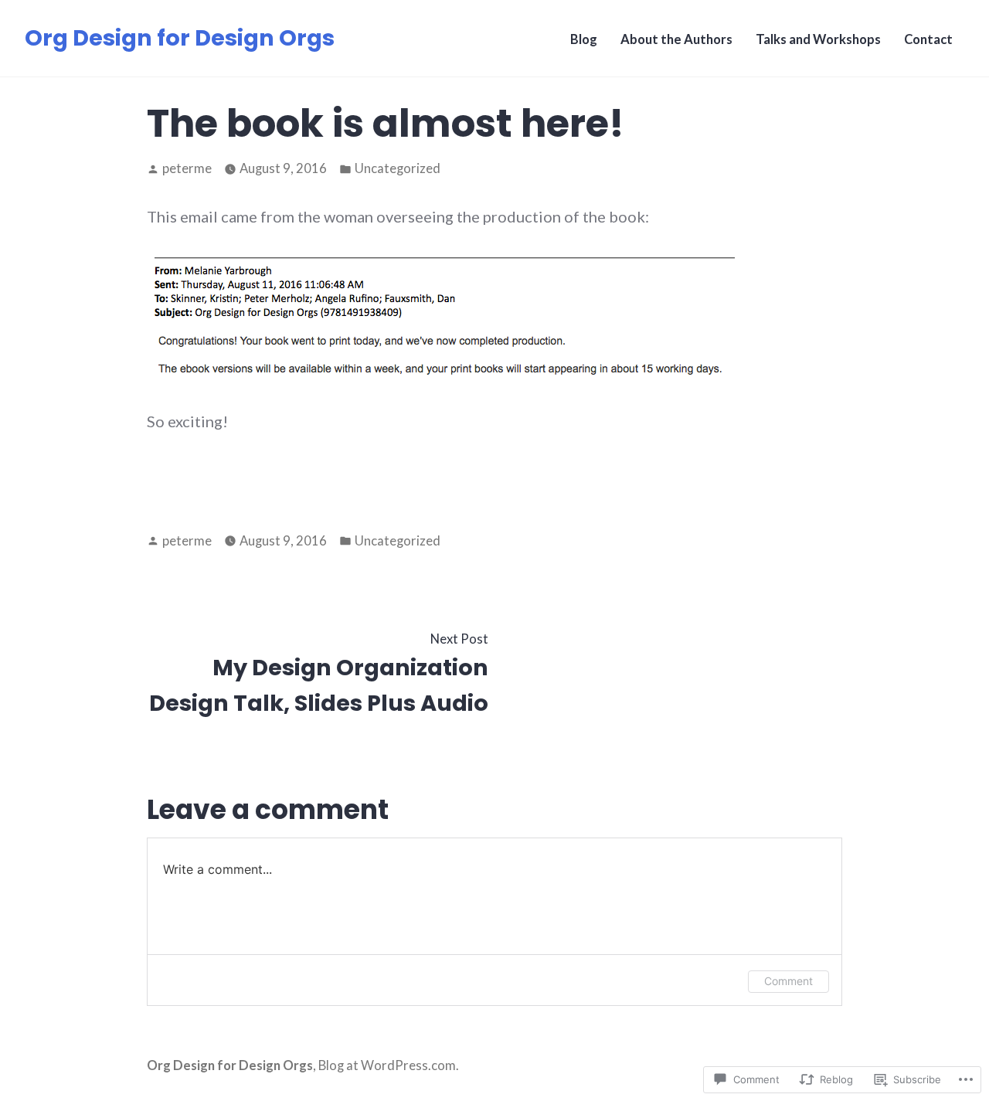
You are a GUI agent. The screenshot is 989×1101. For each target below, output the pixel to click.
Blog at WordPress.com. (388, 1065)
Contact (928, 39)
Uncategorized (397, 168)
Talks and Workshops (818, 39)
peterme (187, 168)
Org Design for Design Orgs (180, 37)
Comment (788, 980)
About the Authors (676, 39)
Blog (583, 39)
